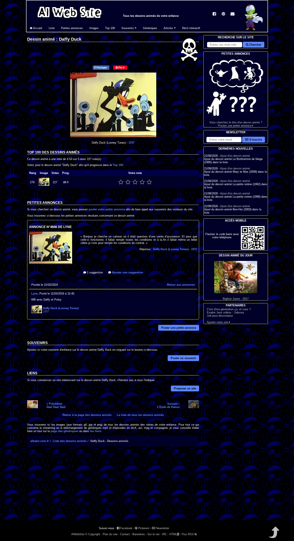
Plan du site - (111, 534)
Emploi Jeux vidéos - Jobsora (225, 312)
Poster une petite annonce (178, 327)
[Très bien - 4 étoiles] (142, 182)
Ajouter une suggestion (127, 272)
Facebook (125, 528)
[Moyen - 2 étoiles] (128, 182)
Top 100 (110, 28)
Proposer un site (185, 388)
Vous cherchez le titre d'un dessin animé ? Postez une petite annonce (235, 124)
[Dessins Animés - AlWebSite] (254, 31)
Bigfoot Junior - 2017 (236, 298)
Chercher (254, 44)
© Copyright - (93, 534)
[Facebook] (214, 14)
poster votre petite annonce (107, 209)
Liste (52, 28)
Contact (125, 534)
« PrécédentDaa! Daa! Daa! (56, 405)
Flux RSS (188, 534)
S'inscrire (255, 139)
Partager (101, 67)
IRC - (165, 534)
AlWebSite (77, 534)
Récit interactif (191, 28)
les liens (95, 431)
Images (94, 28)
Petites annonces (72, 28)
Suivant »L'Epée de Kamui (168, 405)
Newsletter (162, 528)
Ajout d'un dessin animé (235, 155)
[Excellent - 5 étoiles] (149, 182)
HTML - (175, 534)
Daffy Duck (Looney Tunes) (175, 249)
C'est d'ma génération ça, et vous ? (229, 309)
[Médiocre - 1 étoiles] (120, 182)
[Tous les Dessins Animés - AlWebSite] (69, 18)
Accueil (37, 28)
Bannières (138, 534)
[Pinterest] (223, 14)
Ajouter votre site (218, 322)
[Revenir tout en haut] (273, 535)
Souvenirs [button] (128, 28)
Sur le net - (154, 534)
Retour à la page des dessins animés (86, 415)
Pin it (121, 67)
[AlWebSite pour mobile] (253, 248)
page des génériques (64, 431)
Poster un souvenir (183, 358)
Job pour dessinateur (220, 315)
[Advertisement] (113, 487)
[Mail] (232, 14)
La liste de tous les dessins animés (140, 415)
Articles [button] (169, 28)
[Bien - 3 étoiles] (135, 182)
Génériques (150, 28)
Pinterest (143, 528)
